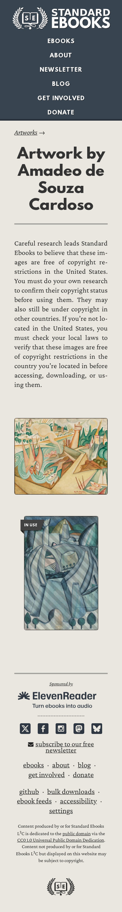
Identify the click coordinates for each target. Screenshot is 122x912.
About (61, 55)
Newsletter (61, 70)
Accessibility (78, 801)
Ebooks (61, 41)
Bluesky (96, 728)
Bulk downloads (71, 791)
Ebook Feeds (34, 801)
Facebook (43, 728)
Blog (61, 84)
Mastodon (79, 728)
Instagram (61, 728)
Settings (61, 810)
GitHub (29, 791)
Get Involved (61, 98)
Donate (61, 112)
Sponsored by (61, 683)
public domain (76, 833)
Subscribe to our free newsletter (64, 747)
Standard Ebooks (61, 18)
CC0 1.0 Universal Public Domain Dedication (60, 840)
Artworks (25, 132)
